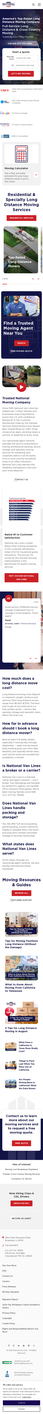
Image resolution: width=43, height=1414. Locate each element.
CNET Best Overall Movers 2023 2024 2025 (27, 90)
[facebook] (8, 1345)
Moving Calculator (16, 168)
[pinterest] (29, 1345)
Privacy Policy (8, 1313)
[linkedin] (18, 1345)
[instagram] (13, 1345)
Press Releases (9, 1287)
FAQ (4, 1271)
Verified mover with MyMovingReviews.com (23, 1362)
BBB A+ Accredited (20, 136)
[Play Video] (21, 387)
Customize (21, 1409)
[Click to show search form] (33, 4)
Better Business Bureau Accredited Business (23, 1374)
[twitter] (34, 1346)
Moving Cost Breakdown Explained (21, 1169)
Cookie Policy (26, 1397)
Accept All (21, 1403)
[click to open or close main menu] (39, 4)
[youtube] (23, 1345)
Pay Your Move (9, 1265)
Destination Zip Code (25, 65)
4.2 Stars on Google (19, 113)
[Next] (38, 278)
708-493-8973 (11, 1245)
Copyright (7, 1318)
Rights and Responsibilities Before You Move (20, 1330)
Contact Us (7, 1276)
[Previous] (33, 278)
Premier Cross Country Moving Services (21, 1174)
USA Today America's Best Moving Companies (25, 102)
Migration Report (10, 1299)
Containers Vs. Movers (21, 1179)
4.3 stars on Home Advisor (22, 125)
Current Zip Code (23, 58)
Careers (6, 1281)
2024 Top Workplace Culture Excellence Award (21, 1306)
